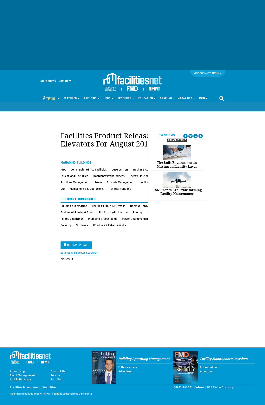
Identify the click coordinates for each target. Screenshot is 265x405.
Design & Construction (147, 169)
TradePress (197, 387)
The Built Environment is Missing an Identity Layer (177, 164)
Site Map (56, 379)
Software (82, 225)
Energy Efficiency (140, 176)
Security (66, 225)
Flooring (137, 212)
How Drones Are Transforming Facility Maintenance (177, 192)
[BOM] (110, 90)
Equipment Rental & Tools (77, 212)
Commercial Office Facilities (89, 169)
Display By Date (77, 245)
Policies (55, 375)
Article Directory (20, 379)
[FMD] (132, 90)
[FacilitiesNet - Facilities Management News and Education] (132, 79)
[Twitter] (190, 136)
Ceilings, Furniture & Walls (108, 206)
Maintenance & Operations (87, 189)
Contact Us (58, 371)
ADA (63, 169)
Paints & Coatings (72, 219)
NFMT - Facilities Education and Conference (68, 393)
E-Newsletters (127, 367)
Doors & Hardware (141, 206)
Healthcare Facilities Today (25, 393)
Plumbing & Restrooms (102, 219)
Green (98, 182)
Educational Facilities (74, 176)
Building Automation (74, 206)
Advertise (124, 371)
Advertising (17, 371)
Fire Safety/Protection (113, 212)
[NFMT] (154, 90)
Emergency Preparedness (109, 176)
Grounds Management (121, 182)
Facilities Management (75, 182)
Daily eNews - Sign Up (54, 81)
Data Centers (120, 169)
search (222, 98)
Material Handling (119, 189)
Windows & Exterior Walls (109, 225)
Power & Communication (137, 219)
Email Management (22, 375)
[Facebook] (185, 136)
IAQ (63, 189)
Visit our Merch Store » (207, 73)
